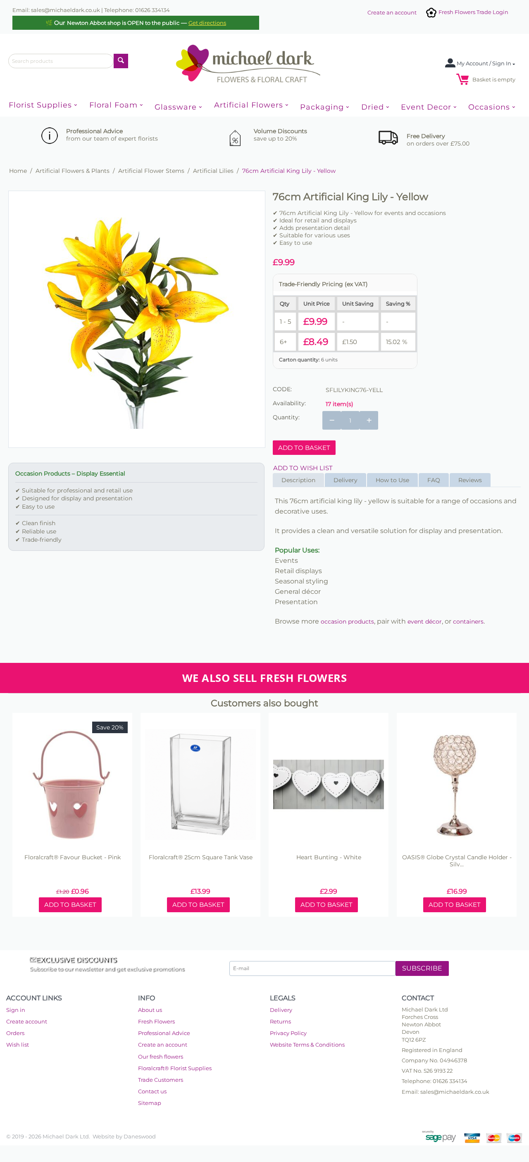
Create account (26, 1021)
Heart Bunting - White (328, 857)
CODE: (282, 389)
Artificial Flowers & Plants (73, 171)
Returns (280, 1021)
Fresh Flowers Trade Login (472, 12)
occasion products (347, 621)
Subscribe (422, 968)
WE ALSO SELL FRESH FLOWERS (264, 678)
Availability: (289, 403)
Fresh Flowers (156, 1021)
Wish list (17, 1044)
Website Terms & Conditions (307, 1044)
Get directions (207, 22)
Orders (15, 1033)
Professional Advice (164, 1033)
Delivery (281, 1010)
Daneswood (140, 1136)
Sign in (15, 1010)
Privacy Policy (288, 1033)
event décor (424, 621)
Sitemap (149, 1103)
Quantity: (286, 417)
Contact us (152, 1091)
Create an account (392, 12)
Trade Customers (160, 1079)
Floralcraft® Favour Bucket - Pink (72, 857)
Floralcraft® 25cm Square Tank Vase (201, 857)
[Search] (121, 61)
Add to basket (304, 448)
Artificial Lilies (213, 171)
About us (150, 1010)
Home (18, 171)
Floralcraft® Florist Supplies (175, 1068)
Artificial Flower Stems (151, 171)
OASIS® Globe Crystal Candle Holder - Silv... (457, 861)
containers (468, 621)
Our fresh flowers (160, 1056)
